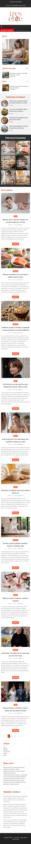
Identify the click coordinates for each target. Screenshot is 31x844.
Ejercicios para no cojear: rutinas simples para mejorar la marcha (18, 74)
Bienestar (15, 271)
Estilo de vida (6, 751)
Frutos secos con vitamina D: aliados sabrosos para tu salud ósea (18, 110)
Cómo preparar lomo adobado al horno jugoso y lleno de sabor (18, 118)
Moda (15, 216)
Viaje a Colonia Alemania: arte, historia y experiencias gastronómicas (18, 127)
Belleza (15, 435)
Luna (5, 63)
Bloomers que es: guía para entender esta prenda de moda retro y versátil (18, 102)
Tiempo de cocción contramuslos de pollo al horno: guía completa (19, 87)
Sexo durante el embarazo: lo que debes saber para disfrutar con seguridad (15, 60)
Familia (4, 56)
